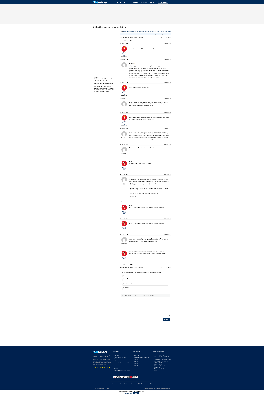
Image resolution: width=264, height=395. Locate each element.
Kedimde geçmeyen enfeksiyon (161, 361)
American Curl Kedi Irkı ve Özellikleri (122, 363)
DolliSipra (136, 363)
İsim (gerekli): (125, 278)
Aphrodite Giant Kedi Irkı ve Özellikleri (122, 370)
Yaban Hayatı (135, 2)
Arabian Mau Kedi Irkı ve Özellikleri (121, 361)
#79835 (169, 112)
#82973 (169, 248)
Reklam (147, 383)
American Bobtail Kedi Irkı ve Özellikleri (120, 358)
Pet (113, 2)
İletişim (155, 383)
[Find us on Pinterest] (100, 367)
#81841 (169, 128)
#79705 (169, 59)
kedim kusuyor (151, 31)
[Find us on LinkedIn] (97, 367)
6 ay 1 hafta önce (143, 34)
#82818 (169, 218)
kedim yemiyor (157, 31)
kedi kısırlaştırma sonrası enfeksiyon (129, 31)
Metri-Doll (136, 361)
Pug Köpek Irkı (117, 355)
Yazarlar (128, 383)
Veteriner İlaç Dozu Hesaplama (113, 383)
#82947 (169, 234)
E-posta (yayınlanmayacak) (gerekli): (130, 283)
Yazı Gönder (141, 383)
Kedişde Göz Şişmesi (158, 362)
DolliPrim (136, 359)
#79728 (169, 82)
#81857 (169, 158)
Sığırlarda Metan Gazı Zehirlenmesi (141, 357)
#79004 (169, 43)
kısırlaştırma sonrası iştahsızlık (165, 31)
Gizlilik (151, 383)
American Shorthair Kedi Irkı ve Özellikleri (120, 367)
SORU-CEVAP (144, 2)
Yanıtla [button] (165, 43)
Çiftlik (119, 2)
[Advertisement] (132, 14)
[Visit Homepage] (101, 2)
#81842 (169, 144)
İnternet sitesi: (126, 287)
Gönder (166, 319)
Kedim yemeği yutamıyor (159, 355)
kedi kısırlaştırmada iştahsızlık (142, 31)
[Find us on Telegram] (109, 367)
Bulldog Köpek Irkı (118, 365)
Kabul (135, 393)
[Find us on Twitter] (95, 367)
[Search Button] (170, 2)
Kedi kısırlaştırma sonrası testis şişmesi (162, 359)
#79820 (169, 98)
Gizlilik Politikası (128, 393)
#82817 (169, 201)
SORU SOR (164, 2)
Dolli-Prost (136, 365)
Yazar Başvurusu (134, 383)
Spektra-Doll (136, 355)
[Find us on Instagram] (104, 367)
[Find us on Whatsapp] (107, 367)
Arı (124, 2)
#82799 (169, 174)
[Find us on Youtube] (102, 367)
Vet (128, 2)
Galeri (152, 2)
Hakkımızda (122, 383)
